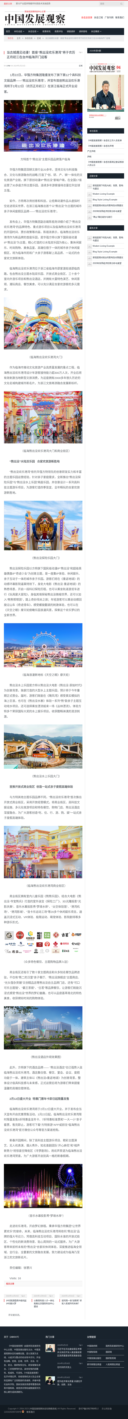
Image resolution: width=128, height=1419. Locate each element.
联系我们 (119, 17)
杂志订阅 (98, 17)
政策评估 (59, 31)
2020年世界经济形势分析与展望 (107, 211)
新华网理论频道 (94, 1364)
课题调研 (71, 31)
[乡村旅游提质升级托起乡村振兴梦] (15, 1294)
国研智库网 (111, 1358)
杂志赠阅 (95, 31)
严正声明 (91, 151)
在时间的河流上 (64, 1367)
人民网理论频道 (113, 1364)
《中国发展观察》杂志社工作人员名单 (104, 140)
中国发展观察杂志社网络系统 (43, 1408)
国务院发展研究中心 (115, 1346)
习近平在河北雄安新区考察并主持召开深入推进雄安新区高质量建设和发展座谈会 (69, 1352)
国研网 (109, 1352)
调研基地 (83, 31)
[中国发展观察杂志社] (35, 17)
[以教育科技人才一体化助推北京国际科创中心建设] (43, 1294)
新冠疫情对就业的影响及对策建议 (108, 205)
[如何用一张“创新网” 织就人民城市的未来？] (71, 1294)
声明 (89, 156)
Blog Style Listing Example (105, 199)
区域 (80, 66)
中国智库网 (92, 1352)
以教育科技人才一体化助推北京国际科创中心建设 (44, 1303)
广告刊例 (109, 17)
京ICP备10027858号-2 (88, 1408)
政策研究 (46, 31)
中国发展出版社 (94, 1358)
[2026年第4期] (105, 91)
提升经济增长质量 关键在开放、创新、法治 (69, 1383)
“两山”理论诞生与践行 (102, 217)
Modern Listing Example (104, 194)
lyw (8, 66)
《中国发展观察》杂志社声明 (100, 146)
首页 (8, 31)
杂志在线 (32, 31)
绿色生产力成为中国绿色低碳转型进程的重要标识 (34, 3)
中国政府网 (92, 1346)
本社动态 (18, 31)
